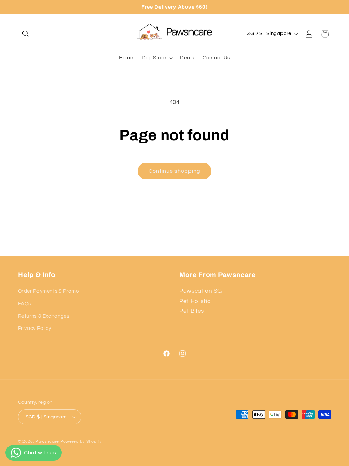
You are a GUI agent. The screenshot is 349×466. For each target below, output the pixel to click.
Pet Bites (191, 311)
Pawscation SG (200, 291)
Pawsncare (47, 441)
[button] (26, 34)
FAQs (24, 303)
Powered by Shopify (81, 441)
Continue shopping (175, 171)
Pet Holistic (195, 301)
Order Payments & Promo (48, 291)
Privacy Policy (34, 328)
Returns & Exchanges (44, 316)
